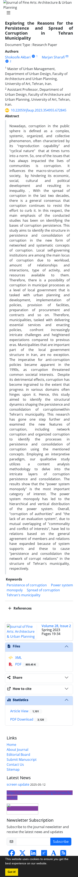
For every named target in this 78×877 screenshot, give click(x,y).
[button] (48, 864)
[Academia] (53, 854)
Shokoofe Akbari (18, 57)
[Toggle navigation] (37, 13)
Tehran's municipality (23, 595)
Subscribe (61, 841)
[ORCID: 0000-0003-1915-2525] (7, 61)
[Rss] (63, 854)
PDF (25, 664)
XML (18, 657)
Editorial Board (18, 754)
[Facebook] (12, 854)
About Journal (17, 749)
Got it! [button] (12, 872)
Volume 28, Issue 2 (56, 626)
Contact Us (15, 764)
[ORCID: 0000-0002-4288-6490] (33, 56)
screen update (18, 784)
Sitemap (13, 769)
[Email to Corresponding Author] (67, 56)
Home (11, 744)
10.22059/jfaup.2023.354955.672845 (38, 110)
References (22, 608)
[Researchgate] (44, 854)
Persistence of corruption (27, 585)
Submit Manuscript (22, 759)
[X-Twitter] (22, 854)
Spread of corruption (43, 590)
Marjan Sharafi (53, 57)
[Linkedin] (33, 854)
